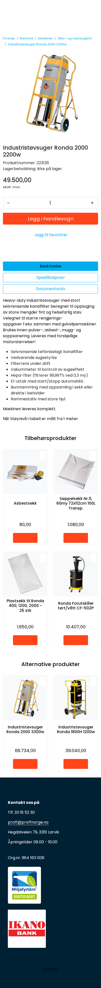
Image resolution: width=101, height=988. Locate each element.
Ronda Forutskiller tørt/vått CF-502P (76, 605)
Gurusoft (50, 969)
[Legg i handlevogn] (25, 538)
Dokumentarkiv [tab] (50, 289)
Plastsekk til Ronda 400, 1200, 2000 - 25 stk (25, 606)
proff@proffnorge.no (28, 822)
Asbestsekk (25, 503)
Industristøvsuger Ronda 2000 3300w (25, 729)
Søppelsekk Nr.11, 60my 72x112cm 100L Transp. (75, 503)
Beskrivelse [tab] (50, 266)
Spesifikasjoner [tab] (50, 277)
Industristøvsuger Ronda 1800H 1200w (76, 729)
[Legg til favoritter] (43, 455)
